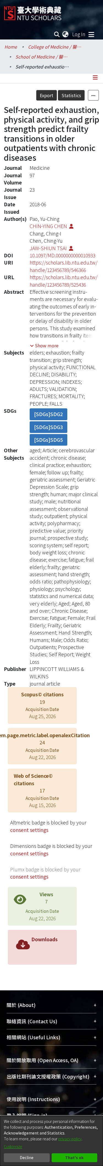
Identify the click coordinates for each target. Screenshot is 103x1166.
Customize (13, 1146)
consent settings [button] (29, 829)
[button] (44, 345)
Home (10, 46)
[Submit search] (57, 34)
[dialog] (51, 1141)
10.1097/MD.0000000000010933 (62, 255)
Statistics (71, 95)
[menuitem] (65, 34)
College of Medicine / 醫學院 (55, 46)
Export (46, 95)
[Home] (32, 11)
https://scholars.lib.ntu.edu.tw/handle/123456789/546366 (64, 266)
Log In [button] (79, 34)
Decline (27, 1157)
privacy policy (70, 1138)
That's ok (74, 1157)
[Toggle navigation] (91, 34)
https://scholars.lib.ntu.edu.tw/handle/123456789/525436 (64, 281)
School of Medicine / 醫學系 (42, 56)
